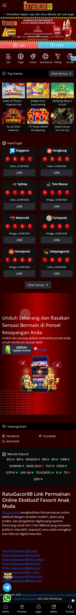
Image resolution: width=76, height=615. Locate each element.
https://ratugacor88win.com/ (21, 568)
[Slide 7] (43, 37)
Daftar (59, 45)
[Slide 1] (14, 37)
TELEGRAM (49, 436)
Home (5, 611)
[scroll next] (73, 58)
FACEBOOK (12, 436)
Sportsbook (46, 62)
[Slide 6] (38, 37)
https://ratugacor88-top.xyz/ (21, 555)
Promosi (22, 611)
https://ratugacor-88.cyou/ (19, 551)
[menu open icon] (4, 5)
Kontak (70, 611)
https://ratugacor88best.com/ (22, 581)
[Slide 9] (52, 37)
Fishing (58, 62)
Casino (33, 62)
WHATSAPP (12, 441)
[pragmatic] (23, 37)
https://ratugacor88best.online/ (23, 559)
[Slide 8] (47, 37)
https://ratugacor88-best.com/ (22, 576)
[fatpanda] (28, 37)
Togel (21, 62)
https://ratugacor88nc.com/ (20, 572)
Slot (8, 62)
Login (21, 45)
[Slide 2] (19, 37)
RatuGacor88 (11, 512)
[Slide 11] (62, 37)
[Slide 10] (57, 37)
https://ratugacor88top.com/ (21, 564)
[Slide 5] (33, 37)
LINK (19, 173)
